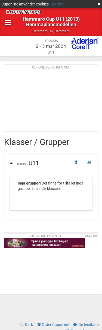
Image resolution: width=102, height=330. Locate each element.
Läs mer (56, 4)
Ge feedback (88, 324)
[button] (25, 162)
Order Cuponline (55, 324)
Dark (28, 324)
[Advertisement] (51, 96)
